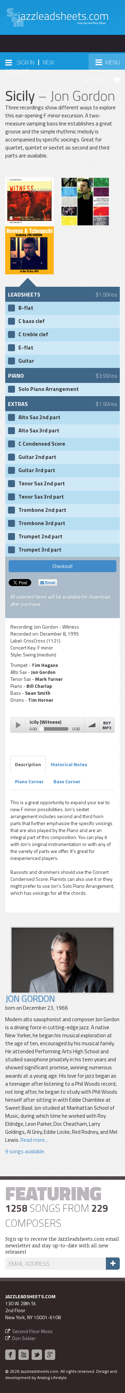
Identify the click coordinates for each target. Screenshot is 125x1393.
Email (49, 582)
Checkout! (62, 566)
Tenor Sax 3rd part (41, 497)
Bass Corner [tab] (67, 781)
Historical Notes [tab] (69, 764)
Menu (110, 64)
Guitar (26, 361)
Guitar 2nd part (37, 457)
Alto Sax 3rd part (38, 430)
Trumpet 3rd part (39, 550)
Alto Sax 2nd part (39, 417)
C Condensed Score (41, 444)
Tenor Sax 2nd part (41, 483)
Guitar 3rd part (36, 470)
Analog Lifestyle (52, 1377)
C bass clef (31, 321)
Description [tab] (28, 764)
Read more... (33, 1140)
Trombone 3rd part (41, 523)
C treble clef (33, 334)
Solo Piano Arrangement (48, 389)
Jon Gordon (30, 998)
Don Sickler (24, 1338)
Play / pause (18, 725)
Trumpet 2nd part (40, 536)
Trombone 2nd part (42, 510)
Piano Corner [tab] (29, 781)
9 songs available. (25, 1151)
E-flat (25, 348)
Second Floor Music (32, 1331)
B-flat (25, 308)
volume (92, 725)
